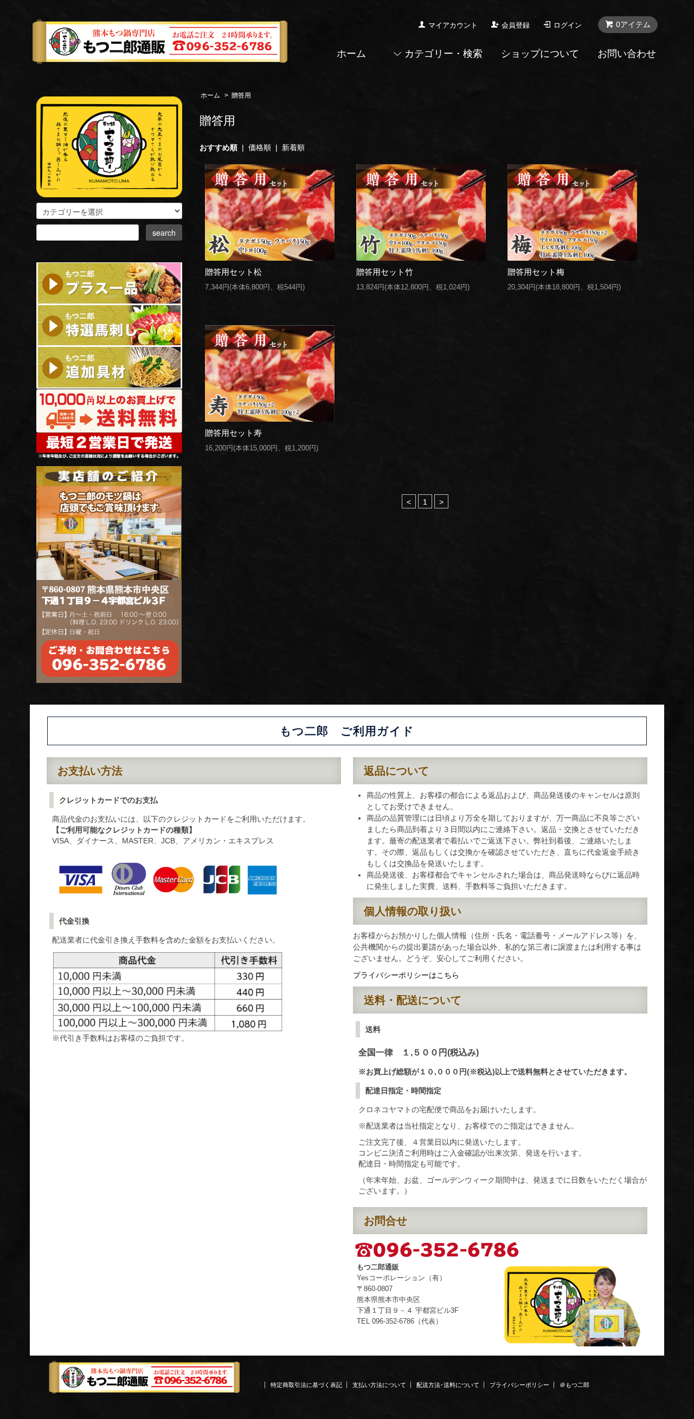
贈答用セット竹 (384, 271)
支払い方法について (379, 1385)
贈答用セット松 (233, 271)
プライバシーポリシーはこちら (406, 975)
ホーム (351, 53)
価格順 (259, 147)
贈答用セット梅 (535, 271)
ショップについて (540, 53)
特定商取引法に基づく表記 (306, 1385)
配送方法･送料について (447, 1385)
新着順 (293, 147)
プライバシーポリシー (519, 1385)
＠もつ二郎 (574, 1385)
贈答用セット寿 (233, 432)
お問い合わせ (626, 53)
